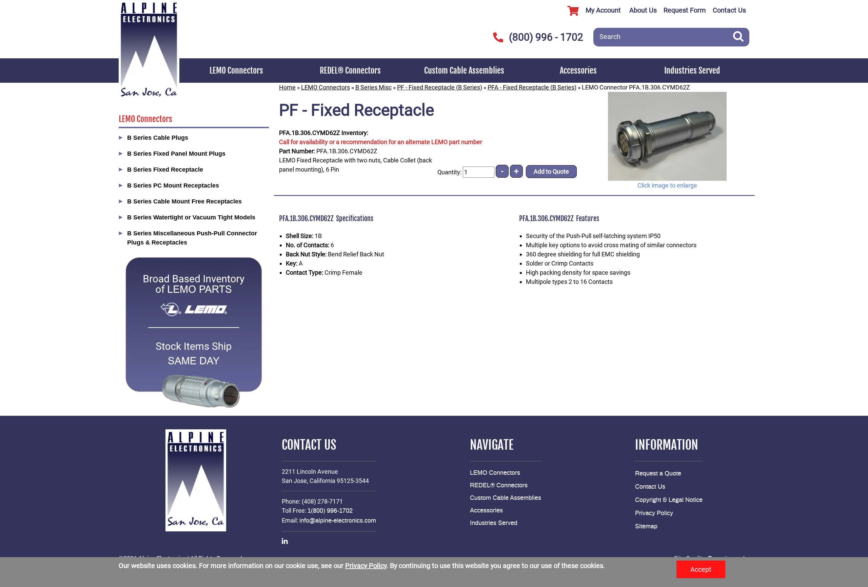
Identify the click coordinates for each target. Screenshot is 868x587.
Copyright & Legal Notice (669, 500)
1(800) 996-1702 (330, 511)
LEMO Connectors (236, 70)
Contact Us (729, 10)
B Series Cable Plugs (157, 137)
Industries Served (692, 70)
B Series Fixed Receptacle (165, 169)
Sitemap (646, 527)
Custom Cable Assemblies (464, 70)
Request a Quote (658, 474)
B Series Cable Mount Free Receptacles (184, 201)
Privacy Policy (654, 513)
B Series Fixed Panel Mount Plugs (176, 153)
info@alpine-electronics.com (337, 521)
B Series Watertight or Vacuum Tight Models (191, 217)
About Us (643, 10)
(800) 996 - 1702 (546, 37)
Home (287, 87)
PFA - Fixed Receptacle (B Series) (532, 87)
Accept (700, 569)
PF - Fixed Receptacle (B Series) (439, 87)
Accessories (578, 70)
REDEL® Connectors (350, 70)
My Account (603, 10)
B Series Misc (373, 87)
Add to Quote (551, 171)
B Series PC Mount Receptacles (173, 185)
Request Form (685, 10)
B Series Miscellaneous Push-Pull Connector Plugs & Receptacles (192, 238)
